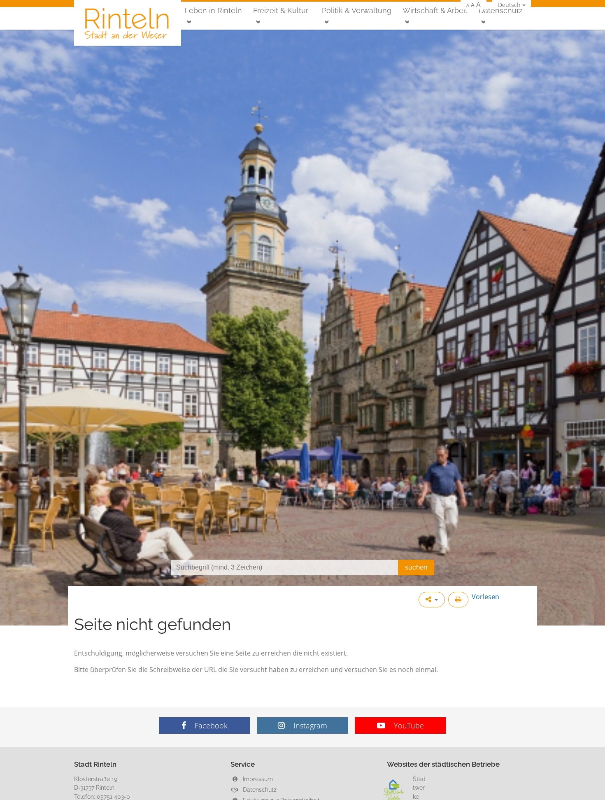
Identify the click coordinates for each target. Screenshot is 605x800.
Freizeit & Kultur (280, 10)
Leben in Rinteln (213, 10)
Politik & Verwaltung (356, 10)
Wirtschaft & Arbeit (435, 10)
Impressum (257, 778)
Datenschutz (501, 10)
